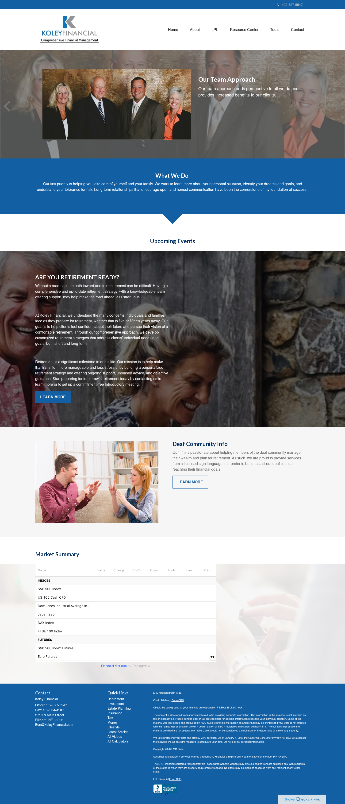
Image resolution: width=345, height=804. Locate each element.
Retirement (115, 698)
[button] (195, 29)
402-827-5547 (292, 4)
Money (112, 722)
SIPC (285, 756)
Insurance (114, 713)
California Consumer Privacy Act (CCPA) (271, 737)
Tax (110, 717)
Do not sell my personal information (244, 741)
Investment (115, 703)
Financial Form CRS (169, 692)
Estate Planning (119, 708)
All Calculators (118, 741)
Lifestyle (113, 727)
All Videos (114, 736)
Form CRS (178, 700)
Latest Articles (117, 731)
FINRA (277, 756)
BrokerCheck (234, 707)
